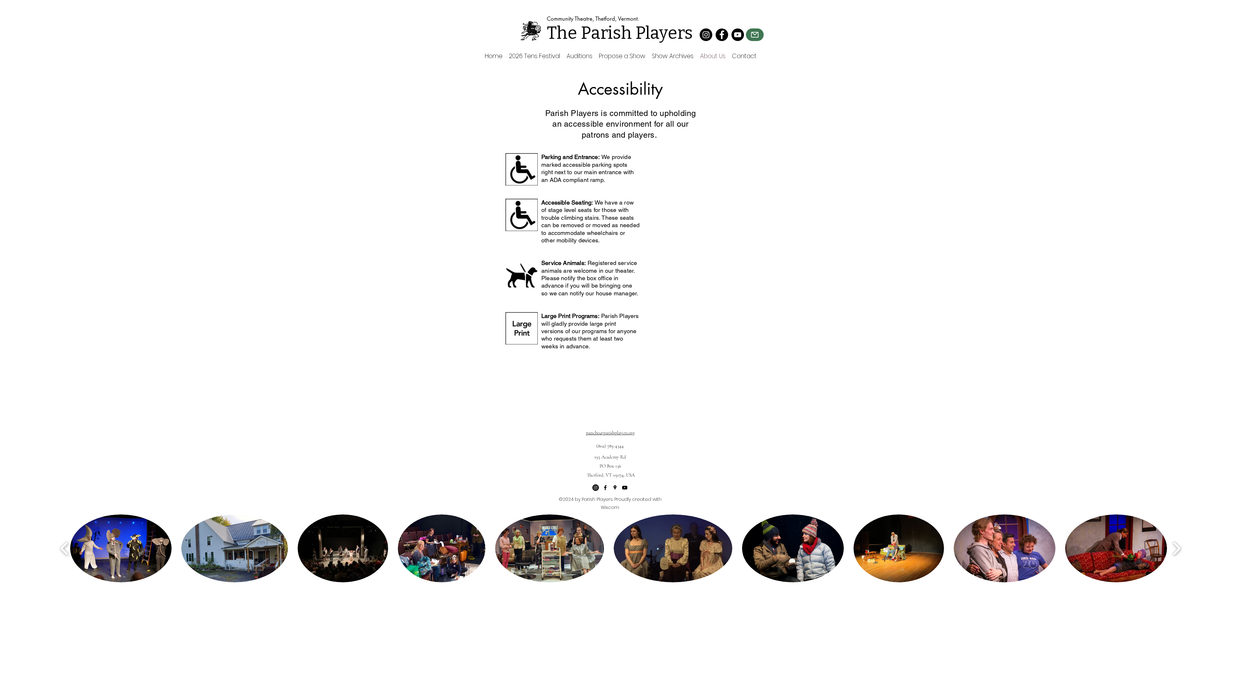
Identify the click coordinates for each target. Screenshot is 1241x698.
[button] (121, 548)
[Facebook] (722, 34)
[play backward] (64, 548)
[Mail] (755, 34)
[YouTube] (737, 34)
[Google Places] (615, 487)
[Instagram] (706, 34)
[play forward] (1176, 548)
